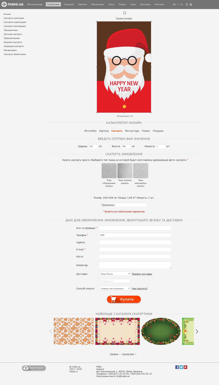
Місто (79, 256)
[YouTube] (185, 368)
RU (181, 4)
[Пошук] (191, 4)
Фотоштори (98, 4)
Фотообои (90, 130)
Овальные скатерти (14, 46)
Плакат (122, 4)
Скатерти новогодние (15, 22)
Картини (82, 4)
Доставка (145, 4)
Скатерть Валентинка (15, 54)
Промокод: (108, 205)
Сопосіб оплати (85, 288)
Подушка (158, 130)
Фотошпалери (35, 4)
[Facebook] (177, 368)
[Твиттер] (181, 368)
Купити (124, 297)
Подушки (69, 4)
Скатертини (53, 4)
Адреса (80, 242)
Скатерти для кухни (14, 17)
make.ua (76, 366)
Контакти (159, 4)
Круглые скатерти (13, 42)
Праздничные (11, 30)
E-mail (80, 249)
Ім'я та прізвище (86, 228)
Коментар (82, 265)
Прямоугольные (12, 38)
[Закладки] (187, 4)
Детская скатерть (13, 34)
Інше (133, 4)
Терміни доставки (124, 18)
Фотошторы (132, 130)
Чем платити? (140, 288)
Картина (104, 130)
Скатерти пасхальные (15, 26)
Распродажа (10, 50)
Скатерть (116, 130)
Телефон (82, 235)
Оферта (73, 371)
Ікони (111, 4)
